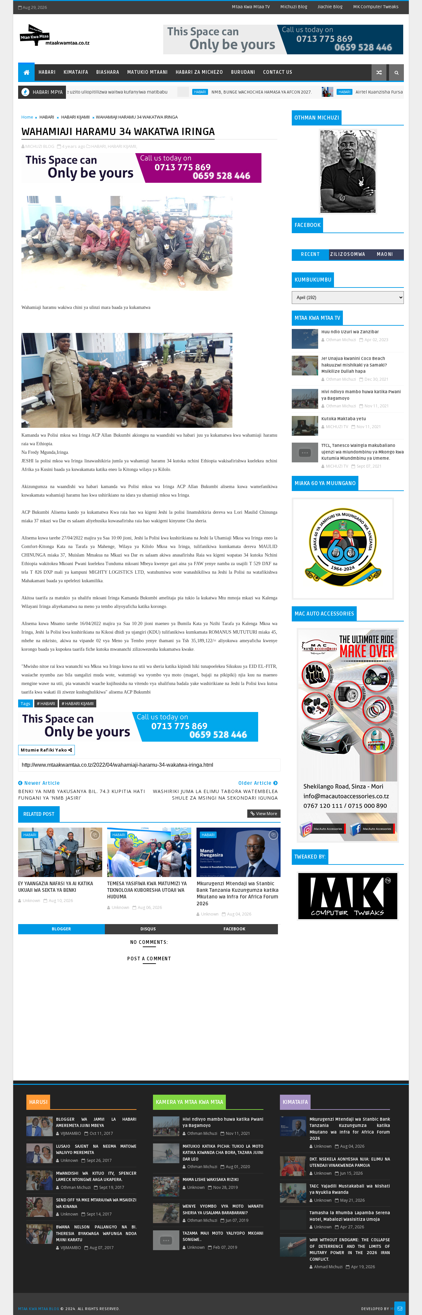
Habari (47, 72)
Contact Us (277, 72)
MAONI (385, 254)
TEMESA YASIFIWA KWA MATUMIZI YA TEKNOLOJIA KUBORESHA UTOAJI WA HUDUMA (147, 890)
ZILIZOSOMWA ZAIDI (348, 256)
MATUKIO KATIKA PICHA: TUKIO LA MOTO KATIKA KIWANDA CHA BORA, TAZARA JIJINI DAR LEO (223, 1153)
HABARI (167, 92)
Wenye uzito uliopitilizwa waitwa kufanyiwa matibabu (78, 92)
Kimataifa (76, 72)
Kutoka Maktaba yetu (343, 419)
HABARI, (99, 146)
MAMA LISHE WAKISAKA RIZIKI (211, 1179)
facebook (234, 929)
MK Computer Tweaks (376, 7)
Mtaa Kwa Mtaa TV (251, 7)
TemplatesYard (213, 1300)
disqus (148, 929)
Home (27, 117)
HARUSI (38, 1102)
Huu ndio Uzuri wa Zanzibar (350, 332)
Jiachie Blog (330, 7)
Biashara (107, 72)
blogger (61, 929)
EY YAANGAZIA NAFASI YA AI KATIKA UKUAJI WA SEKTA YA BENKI (55, 887)
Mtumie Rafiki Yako (44, 750)
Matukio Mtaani (147, 72)
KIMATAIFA (295, 1102)
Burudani (243, 72)
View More (266, 813)
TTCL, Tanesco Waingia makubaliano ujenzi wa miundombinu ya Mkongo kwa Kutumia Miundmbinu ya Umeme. (362, 452)
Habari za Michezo (199, 72)
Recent (310, 254)
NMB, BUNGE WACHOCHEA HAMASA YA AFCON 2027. (228, 92)
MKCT (395, 1308)
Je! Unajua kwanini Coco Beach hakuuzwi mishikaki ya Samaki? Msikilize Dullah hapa (354, 365)
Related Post (38, 814)
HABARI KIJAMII (75, 117)
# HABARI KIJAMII (78, 703)
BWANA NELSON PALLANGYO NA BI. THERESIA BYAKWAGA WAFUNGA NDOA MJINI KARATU (96, 1233)
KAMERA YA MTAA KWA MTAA (189, 1102)
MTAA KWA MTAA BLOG (38, 1308)
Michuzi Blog (293, 7)
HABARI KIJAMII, (122, 146)
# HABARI (46, 703)
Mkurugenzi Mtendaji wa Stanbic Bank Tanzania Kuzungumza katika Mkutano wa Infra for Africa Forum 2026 (237, 894)
